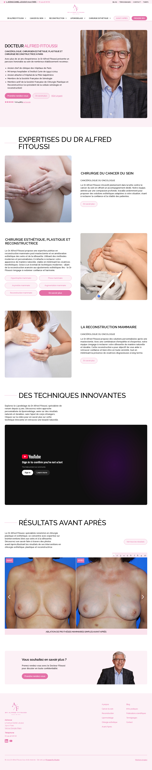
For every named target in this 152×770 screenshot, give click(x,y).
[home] (76, 9)
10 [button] (145, 555)
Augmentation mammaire (55, 285)
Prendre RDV (139, 18)
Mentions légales (141, 760)
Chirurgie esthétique (109, 722)
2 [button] (117, 555)
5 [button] (127, 555)
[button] (16, 18)
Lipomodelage (76, 18)
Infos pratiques (132, 709)
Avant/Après (122, 18)
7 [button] (134, 555)
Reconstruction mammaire (21, 293)
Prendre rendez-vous (17, 96)
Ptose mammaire (55, 278)
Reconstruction (56, 18)
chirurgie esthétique (98, 18)
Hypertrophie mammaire (21, 278)
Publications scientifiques (136, 713)
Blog (115, 2)
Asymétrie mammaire (21, 285)
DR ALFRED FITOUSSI (15, 18)
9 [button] (141, 555)
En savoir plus (41, 96)
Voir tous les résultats (135, 542)
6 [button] (130, 555)
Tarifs (145, 2)
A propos (105, 704)
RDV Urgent (56, 96)
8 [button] (137, 555)
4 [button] (124, 555)
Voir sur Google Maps (13, 728)
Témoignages (125, 2)
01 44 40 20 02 (10, 736)
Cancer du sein (36, 18)
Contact (137, 2)
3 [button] (120, 555)
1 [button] (113, 555)
